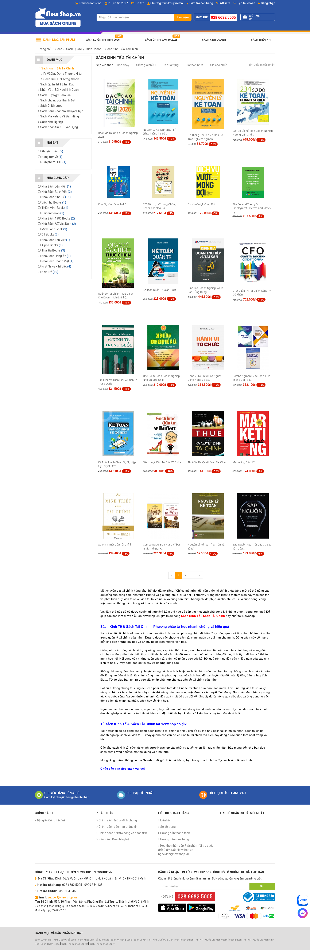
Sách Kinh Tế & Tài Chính (121, 49)
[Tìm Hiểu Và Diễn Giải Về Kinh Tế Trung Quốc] (118, 349)
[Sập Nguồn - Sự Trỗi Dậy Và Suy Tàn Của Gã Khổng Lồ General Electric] (253, 516)
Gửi (262, 886)
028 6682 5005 (223, 17)
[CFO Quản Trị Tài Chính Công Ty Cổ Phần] (253, 261)
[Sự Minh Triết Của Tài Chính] (118, 516)
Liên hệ (165, 820)
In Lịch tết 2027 (118, 3)
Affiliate (224, 3)
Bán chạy (123, 65)
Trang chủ (44, 49)
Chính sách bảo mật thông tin (118, 826)
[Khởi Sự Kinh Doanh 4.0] (118, 182)
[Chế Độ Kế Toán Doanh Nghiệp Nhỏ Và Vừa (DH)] (163, 347)
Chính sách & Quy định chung (118, 820)
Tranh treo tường (90, 3)
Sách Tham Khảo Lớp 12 (74, 944)
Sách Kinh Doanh (214, 39)
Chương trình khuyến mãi (166, 3)
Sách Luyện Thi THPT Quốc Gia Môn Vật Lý (204, 939)
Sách (58, 49)
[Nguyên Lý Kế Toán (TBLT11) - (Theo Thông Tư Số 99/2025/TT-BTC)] (163, 101)
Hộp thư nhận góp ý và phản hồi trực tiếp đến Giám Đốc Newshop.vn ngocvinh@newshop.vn (185, 850)
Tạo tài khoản (245, 3)
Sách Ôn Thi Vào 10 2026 (161, 39)
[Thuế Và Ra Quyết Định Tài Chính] (208, 433)
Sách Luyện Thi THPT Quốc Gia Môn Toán (156, 939)
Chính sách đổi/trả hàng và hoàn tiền (123, 833)
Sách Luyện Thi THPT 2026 (102, 39)
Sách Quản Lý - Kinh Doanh (83, 49)
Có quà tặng (171, 65)
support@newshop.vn (62, 897)
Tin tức (139, 3)
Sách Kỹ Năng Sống (121, 939)
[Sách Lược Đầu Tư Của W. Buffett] (163, 433)
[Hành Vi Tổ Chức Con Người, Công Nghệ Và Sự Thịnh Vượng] (208, 347)
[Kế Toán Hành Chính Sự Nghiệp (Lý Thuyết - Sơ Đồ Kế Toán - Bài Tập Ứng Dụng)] (118, 433)
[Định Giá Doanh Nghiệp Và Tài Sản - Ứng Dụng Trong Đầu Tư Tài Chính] (208, 260)
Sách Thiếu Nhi (261, 39)
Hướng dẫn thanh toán (175, 833)
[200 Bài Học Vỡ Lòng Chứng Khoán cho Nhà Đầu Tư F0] (163, 182)
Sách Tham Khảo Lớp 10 (84, 939)
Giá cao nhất (218, 65)
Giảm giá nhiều (146, 65)
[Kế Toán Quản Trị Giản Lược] (163, 261)
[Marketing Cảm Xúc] (253, 433)
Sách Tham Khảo (50, 944)
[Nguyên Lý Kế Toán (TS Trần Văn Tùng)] (208, 516)
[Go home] (58, 17)
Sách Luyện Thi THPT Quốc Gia (52, 939)
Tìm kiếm (183, 17)
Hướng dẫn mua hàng (174, 839)
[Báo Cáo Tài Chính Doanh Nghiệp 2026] (118, 102)
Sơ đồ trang (168, 826)
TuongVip (104, 939)
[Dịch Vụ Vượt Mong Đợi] (208, 182)
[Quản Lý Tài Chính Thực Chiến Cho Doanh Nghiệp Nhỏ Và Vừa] (118, 263)
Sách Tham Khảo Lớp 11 (102, 944)
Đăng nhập (267, 3)
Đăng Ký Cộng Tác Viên (52, 820)
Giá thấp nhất (194, 65)
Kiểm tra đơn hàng (201, 3)
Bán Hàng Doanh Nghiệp (115, 839)
